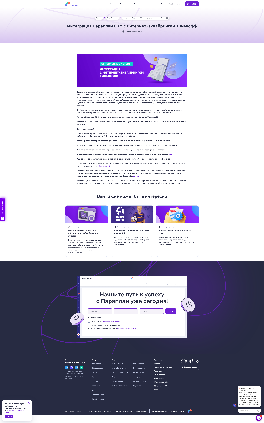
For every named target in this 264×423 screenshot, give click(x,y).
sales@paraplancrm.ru (160, 411)
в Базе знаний (103, 166)
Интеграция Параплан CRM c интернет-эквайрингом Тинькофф (145, 18)
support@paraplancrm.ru (75, 362)
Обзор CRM (192, 4)
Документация (140, 411)
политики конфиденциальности (126, 328)
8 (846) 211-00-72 (177, 411)
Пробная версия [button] (175, 4)
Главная (98, 18)
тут (170, 154)
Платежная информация (123, 411)
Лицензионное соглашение (75, 411)
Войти (163, 4)
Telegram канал (190, 367)
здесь (136, 176)
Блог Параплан (112, 18)
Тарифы (113, 4)
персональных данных (111, 321)
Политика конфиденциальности (99, 411)
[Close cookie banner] (29, 403)
